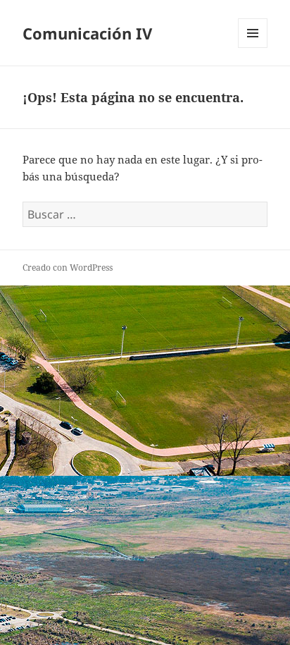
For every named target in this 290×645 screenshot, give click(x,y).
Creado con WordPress (68, 268)
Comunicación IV (87, 33)
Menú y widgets (253, 47)
